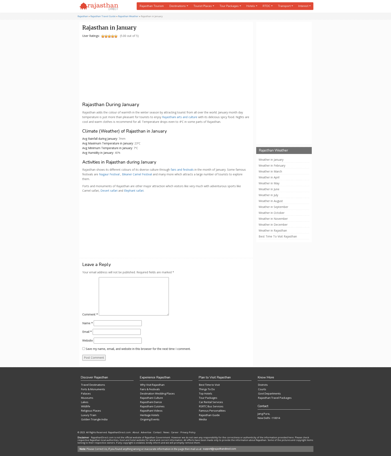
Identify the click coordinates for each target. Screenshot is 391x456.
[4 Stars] (112, 36)
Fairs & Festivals (150, 389)
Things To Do (207, 389)
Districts (263, 385)
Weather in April (269, 177)
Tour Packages (208, 398)
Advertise (146, 432)
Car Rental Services (211, 402)
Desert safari (109, 190)
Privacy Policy (188, 432)
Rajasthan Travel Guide (103, 16)
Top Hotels (205, 393)
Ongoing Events (149, 419)
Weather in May (269, 183)
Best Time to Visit (209, 385)
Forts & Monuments (93, 389)
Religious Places (91, 410)
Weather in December (273, 224)
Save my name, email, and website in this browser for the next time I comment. (138, 349)
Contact (157, 432)
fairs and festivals (182, 169)
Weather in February (272, 165)
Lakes (84, 402)
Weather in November (273, 218)
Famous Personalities (212, 410)
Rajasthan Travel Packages (275, 398)
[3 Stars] (109, 36)
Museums (87, 398)
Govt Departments (269, 393)
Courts (262, 389)
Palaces (86, 393)
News (166, 432)
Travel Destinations (93, 385)
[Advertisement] (165, 67)
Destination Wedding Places (157, 393)
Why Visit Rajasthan (152, 385)
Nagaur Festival (109, 174)
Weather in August (271, 201)
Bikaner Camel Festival (137, 174)
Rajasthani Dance (151, 402)
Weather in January (271, 159)
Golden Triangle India (94, 419)
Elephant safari (134, 190)
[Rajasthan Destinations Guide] (99, 6)
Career (175, 432)
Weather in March (270, 171)
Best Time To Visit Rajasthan (278, 236)
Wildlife (85, 406)
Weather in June (269, 189)
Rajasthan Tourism (152, 6)
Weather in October (271, 212)
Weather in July (268, 195)
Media (203, 419)
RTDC (266, 6)
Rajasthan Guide (209, 415)
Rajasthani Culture (151, 398)
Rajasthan (83, 16)
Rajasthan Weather (128, 16)
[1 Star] (102, 36)
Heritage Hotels (149, 415)
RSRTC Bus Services (211, 406)
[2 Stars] (106, 36)
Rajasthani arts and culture (179, 117)
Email (87, 332)
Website (87, 340)
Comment (90, 314)
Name (87, 323)
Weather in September (273, 207)
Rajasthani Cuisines (152, 406)
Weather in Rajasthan (273, 230)
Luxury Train (88, 415)
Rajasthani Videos (151, 410)
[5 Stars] (116, 36)
